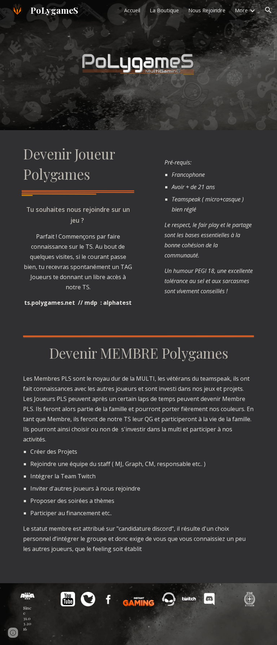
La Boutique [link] (164, 10)
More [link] (241, 10)
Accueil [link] (132, 10)
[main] (77, 164)
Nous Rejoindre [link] (206, 10)
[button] (268, 10)
